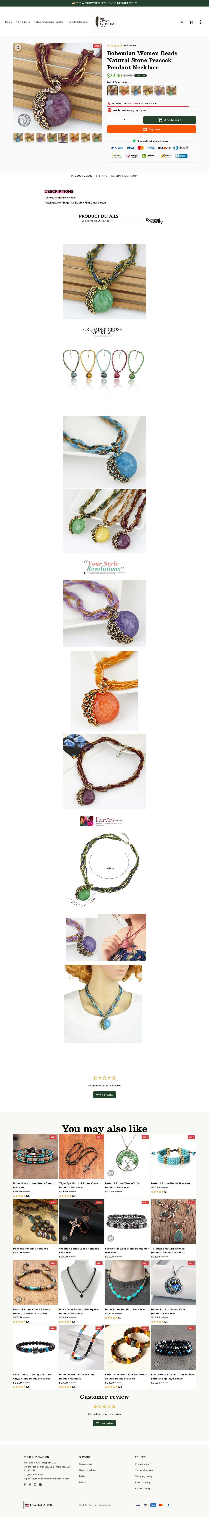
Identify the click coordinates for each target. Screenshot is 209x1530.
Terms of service (144, 1470)
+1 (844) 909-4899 (33, 1474)
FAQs (82, 1476)
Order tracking (87, 1470)
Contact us (85, 1463)
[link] (12, 1518)
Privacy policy (143, 1463)
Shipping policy (144, 1476)
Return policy (142, 1482)
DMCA (82, 1482)
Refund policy (143, 1488)
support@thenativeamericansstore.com (46, 1478)
